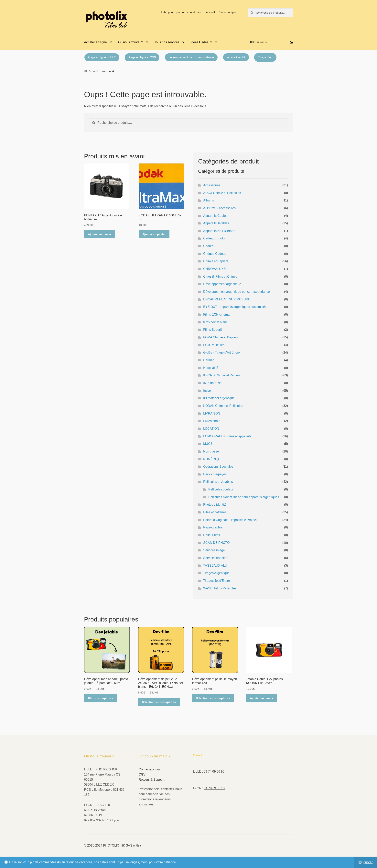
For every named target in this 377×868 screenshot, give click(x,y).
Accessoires (211, 185)
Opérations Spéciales (218, 466)
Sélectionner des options (159, 702)
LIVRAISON (211, 413)
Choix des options (100, 698)
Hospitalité (210, 367)
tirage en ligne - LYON (142, 57)
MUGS (208, 443)
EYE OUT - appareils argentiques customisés (234, 306)
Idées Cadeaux (201, 42)
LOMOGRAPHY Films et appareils (227, 436)
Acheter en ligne (95, 42)
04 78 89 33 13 (214, 788)
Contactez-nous (150, 769)
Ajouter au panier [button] (99, 234)
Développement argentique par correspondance (236, 291)
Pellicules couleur (220, 489)
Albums (208, 200)
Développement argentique (222, 284)
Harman (208, 360)
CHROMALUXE (214, 269)
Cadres (208, 246)
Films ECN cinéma (216, 314)
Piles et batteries (214, 512)
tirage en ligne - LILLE (102, 57)
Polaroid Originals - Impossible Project (230, 520)
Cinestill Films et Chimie (220, 276)
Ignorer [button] (367, 862)
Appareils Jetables (216, 223)
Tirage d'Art (265, 57)
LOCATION (211, 428)
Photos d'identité (214, 504)
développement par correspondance (191, 57)
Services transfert (215, 558)
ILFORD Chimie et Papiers (222, 375)
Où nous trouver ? (130, 42)
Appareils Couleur (216, 215)
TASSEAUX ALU (215, 565)
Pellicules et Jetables (218, 481)
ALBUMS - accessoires (219, 208)
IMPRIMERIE (212, 383)
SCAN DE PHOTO (216, 542)
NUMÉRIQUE (213, 459)
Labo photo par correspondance (181, 12)
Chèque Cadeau (214, 253)
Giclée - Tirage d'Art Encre (221, 352)
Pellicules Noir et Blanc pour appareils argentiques (243, 497)
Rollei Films (211, 535)
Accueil (210, 12)
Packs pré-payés (215, 474)
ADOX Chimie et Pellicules (222, 193)
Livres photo (211, 421)
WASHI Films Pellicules (219, 588)
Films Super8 (212, 329)
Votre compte (228, 12)
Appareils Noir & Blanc (219, 231)
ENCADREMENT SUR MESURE (226, 299)
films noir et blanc (215, 322)
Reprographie (212, 527)
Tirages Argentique (216, 573)
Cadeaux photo (214, 238)
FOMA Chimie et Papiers (220, 337)
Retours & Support (151, 779)
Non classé (211, 451)
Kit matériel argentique (219, 398)
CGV (142, 774)
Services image (214, 550)
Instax (207, 390)
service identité (236, 57)
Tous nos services (166, 42)
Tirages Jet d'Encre (216, 580)
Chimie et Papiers (215, 261)
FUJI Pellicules (213, 345)
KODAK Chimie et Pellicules (223, 405)
